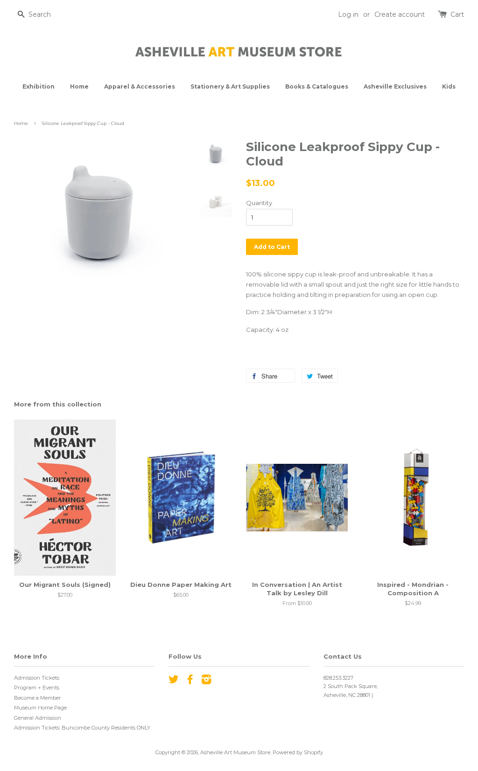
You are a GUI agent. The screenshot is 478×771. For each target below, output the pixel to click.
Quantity (259, 203)
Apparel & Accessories (139, 86)
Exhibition (38, 86)
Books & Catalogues (316, 86)
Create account (399, 14)
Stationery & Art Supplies (230, 86)
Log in (348, 14)
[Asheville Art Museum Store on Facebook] (190, 681)
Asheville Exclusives (395, 86)
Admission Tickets (36, 678)
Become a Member (37, 698)
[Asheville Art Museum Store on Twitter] (174, 681)
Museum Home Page (40, 707)
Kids (449, 86)
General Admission (37, 718)
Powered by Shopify (298, 752)
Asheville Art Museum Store (235, 752)
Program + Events (36, 687)
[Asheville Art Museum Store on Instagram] (206, 681)
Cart (457, 14)
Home (79, 86)
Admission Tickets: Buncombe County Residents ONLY (82, 727)
